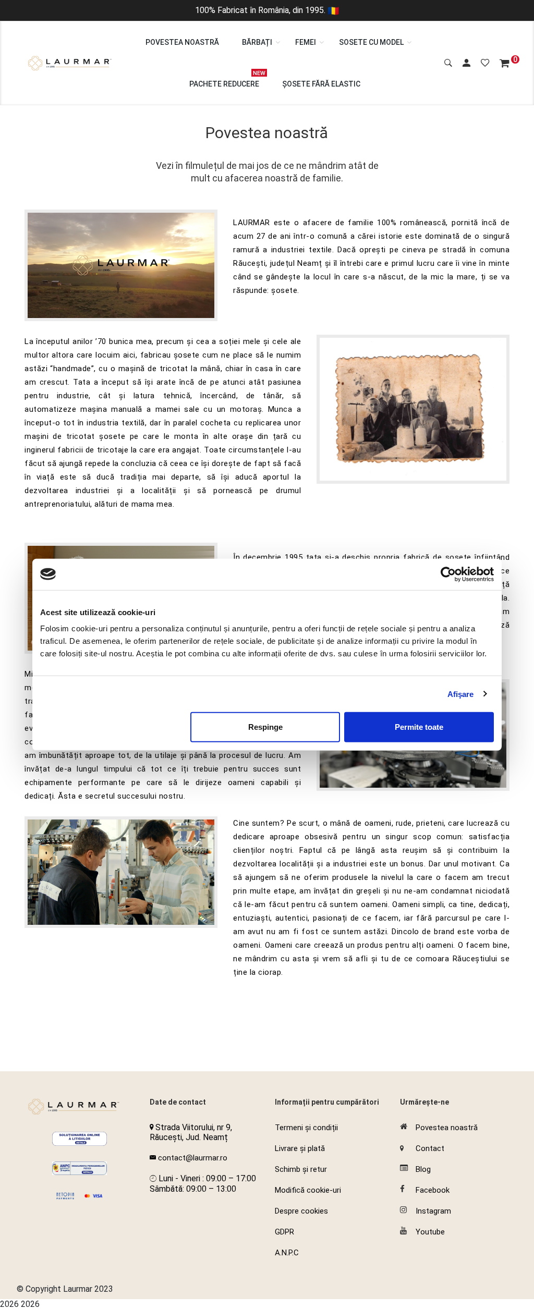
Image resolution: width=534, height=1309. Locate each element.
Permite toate (419, 727)
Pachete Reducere (224, 79)
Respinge (265, 727)
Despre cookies (301, 1211)
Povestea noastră (182, 42)
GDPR (284, 1232)
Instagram (433, 1211)
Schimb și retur (301, 1169)
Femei (305, 42)
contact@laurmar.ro (192, 1158)
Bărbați (257, 42)
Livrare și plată (300, 1148)
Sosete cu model (371, 42)
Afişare (460, 693)
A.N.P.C (287, 1252)
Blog (423, 1169)
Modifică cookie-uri (308, 1190)
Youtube (430, 1232)
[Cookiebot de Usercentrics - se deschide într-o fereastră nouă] (448, 574)
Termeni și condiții (306, 1127)
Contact (430, 1148)
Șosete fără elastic (321, 84)
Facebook (433, 1190)
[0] (504, 63)
